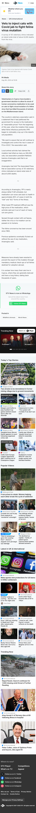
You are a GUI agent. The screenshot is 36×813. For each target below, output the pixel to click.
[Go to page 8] (22, 349)
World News (22, 317)
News (4, 19)
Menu (7, 3)
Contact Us (4, 794)
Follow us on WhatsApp (13, 782)
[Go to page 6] (19, 349)
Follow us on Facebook (13, 778)
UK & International (16, 19)
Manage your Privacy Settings (12, 800)
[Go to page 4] (16, 349)
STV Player (6, 766)
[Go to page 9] (24, 349)
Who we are (5, 791)
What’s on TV (6, 769)
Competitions (24, 766)
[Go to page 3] (14, 349)
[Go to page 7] (21, 349)
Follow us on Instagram (13, 786)
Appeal (21, 769)
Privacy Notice (26, 791)
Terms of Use (15, 791)
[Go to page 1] (11, 349)
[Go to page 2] (13, 349)
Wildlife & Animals (9, 317)
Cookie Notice (15, 794)
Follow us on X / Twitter (13, 774)
